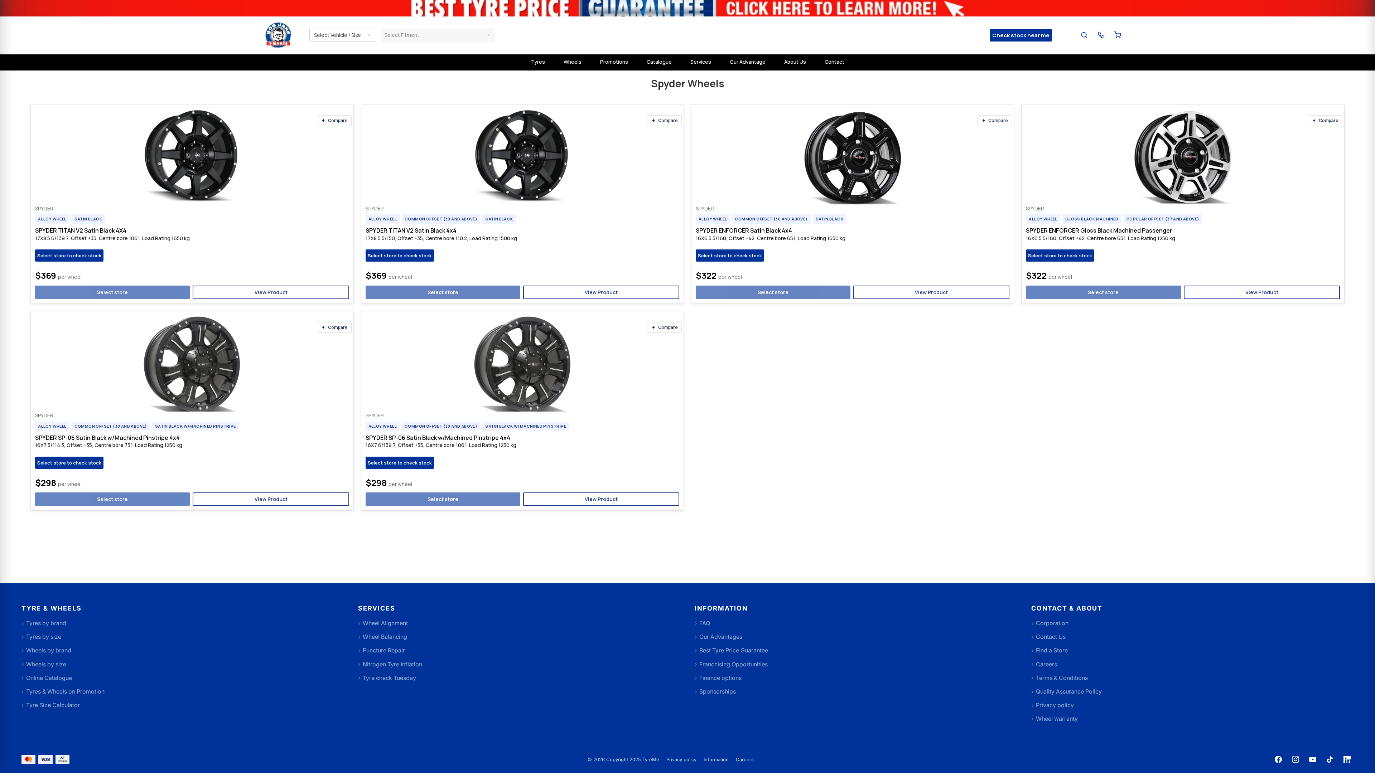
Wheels (573, 61)
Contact (834, 61)
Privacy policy (681, 759)
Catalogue (659, 61)
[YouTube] (1312, 759)
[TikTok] (1329, 759)
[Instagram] (1295, 759)
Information (716, 759)
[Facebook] (1278, 759)
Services (700, 61)
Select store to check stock (69, 255)
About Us (795, 61)
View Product (271, 292)
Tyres (538, 61)
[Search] (1084, 35)
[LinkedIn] (1347, 759)
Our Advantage (748, 61)
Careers (745, 759)
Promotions (614, 61)
